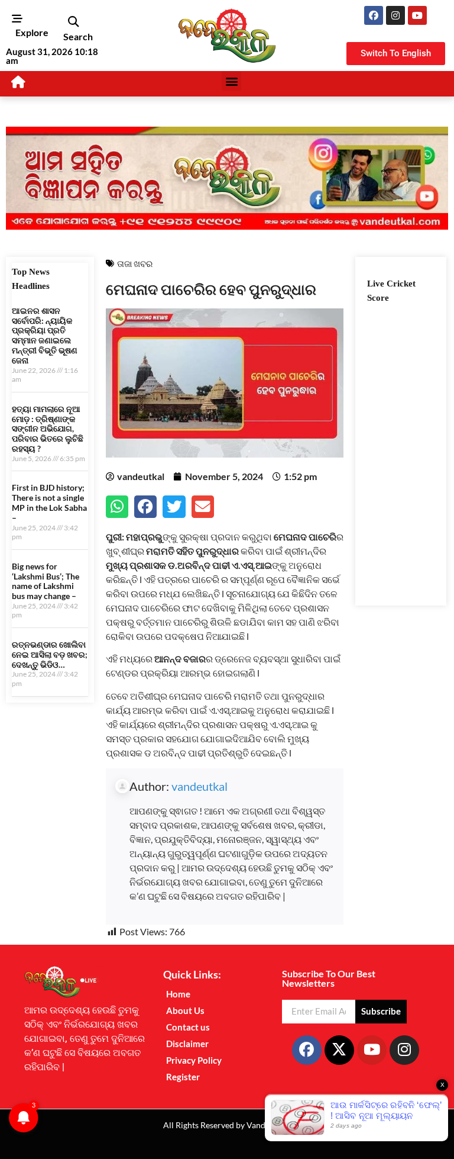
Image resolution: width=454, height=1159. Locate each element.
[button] (73, 22)
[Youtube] (417, 15)
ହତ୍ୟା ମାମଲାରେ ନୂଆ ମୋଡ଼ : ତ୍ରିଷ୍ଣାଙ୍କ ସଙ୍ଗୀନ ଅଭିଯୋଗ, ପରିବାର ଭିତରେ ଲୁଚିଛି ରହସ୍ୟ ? (47, 428)
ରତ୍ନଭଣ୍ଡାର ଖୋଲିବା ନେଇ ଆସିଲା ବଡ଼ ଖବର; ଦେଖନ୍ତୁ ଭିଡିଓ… (49, 654)
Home (178, 994)
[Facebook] (373, 15)
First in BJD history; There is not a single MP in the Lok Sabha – (49, 502)
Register (183, 1076)
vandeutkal (199, 786)
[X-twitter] (339, 1050)
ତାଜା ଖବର (135, 263)
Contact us (188, 1027)
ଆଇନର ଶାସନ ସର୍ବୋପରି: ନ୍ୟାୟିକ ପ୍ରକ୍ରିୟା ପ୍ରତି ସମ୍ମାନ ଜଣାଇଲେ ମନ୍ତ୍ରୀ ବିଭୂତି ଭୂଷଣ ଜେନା (44, 335)
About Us (185, 1010)
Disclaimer (187, 1043)
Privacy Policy (194, 1060)
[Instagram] (395, 15)
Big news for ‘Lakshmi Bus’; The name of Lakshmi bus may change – (45, 581)
